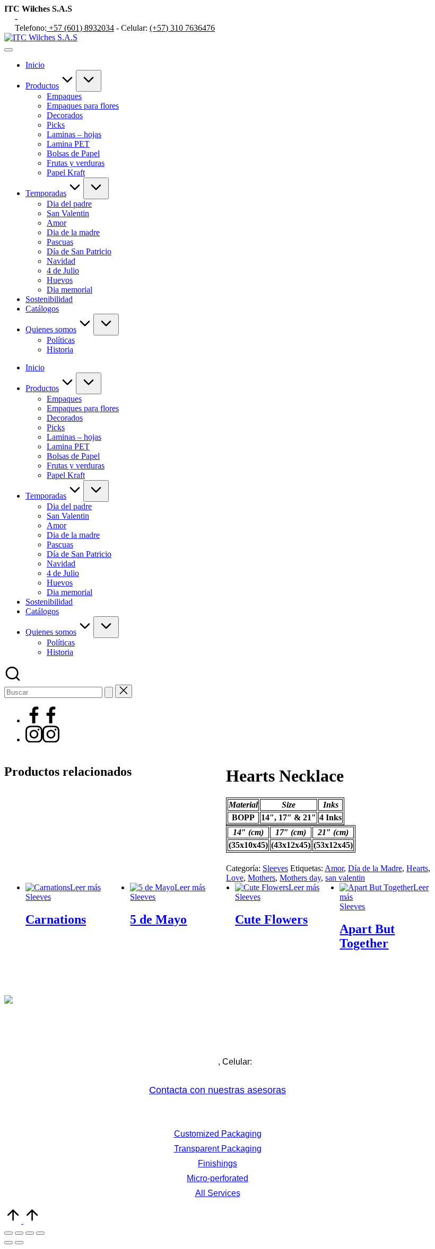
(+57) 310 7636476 (182, 27)
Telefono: (127, 1061)
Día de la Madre (375, 868)
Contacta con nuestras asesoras (217, 1090)
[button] (109, 692)
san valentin (345, 877)
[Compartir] (29, 1233)
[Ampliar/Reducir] (8, 1233)
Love (234, 877)
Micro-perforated (217, 1178)
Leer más (85, 887)
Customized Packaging (218, 1133)
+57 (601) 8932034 (80, 27)
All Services (217, 1193)
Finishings (217, 1163)
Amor (334, 868)
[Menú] (8, 49)
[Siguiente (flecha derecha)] (19, 1242)
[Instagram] (42, 739)
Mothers (261, 877)
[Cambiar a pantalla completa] (19, 1233)
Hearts (417, 868)
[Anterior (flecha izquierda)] (8, 1242)
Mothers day (300, 877)
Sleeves (275, 868)
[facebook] (42, 720)
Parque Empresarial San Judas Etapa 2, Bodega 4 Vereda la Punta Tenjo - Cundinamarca (218, 1043)
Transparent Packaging (218, 1148)
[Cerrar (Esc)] (40, 1233)
